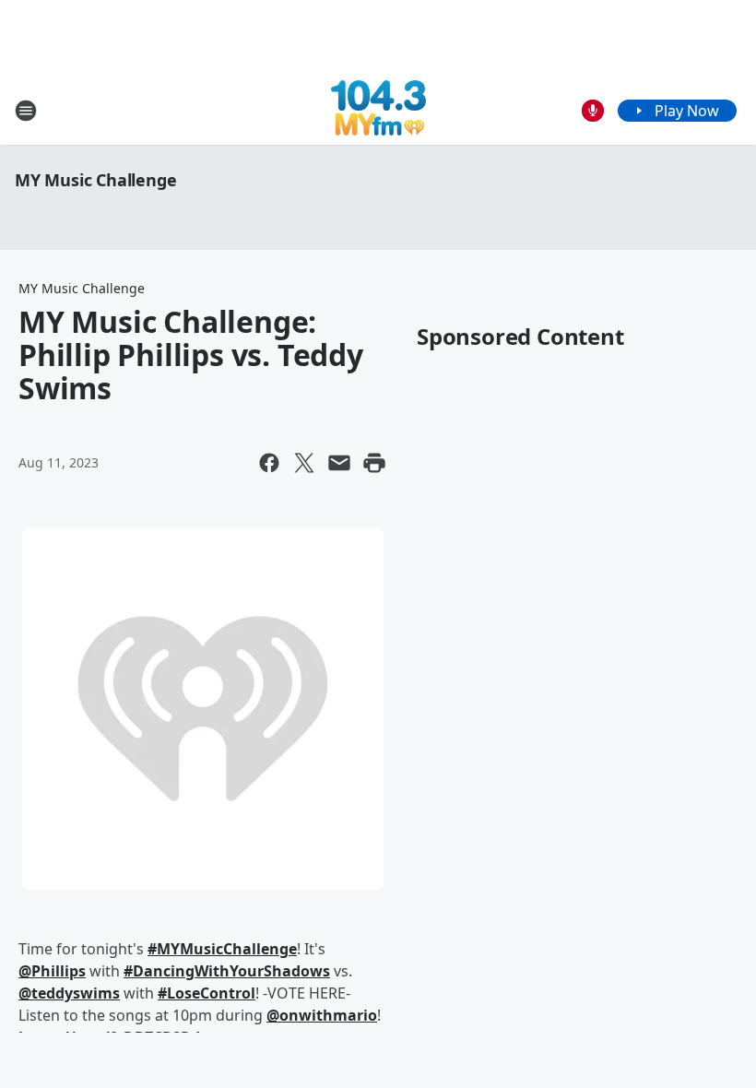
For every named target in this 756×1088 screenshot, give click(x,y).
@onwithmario (321, 1015)
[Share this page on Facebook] (269, 463)
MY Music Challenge (95, 180)
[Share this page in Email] (339, 463)
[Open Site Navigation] (26, 111)
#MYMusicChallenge (222, 949)
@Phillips (52, 971)
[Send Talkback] (593, 111)
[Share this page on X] (304, 463)
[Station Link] (378, 110)
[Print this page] (374, 463)
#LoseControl (206, 993)
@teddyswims (69, 993)
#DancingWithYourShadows (227, 971)
